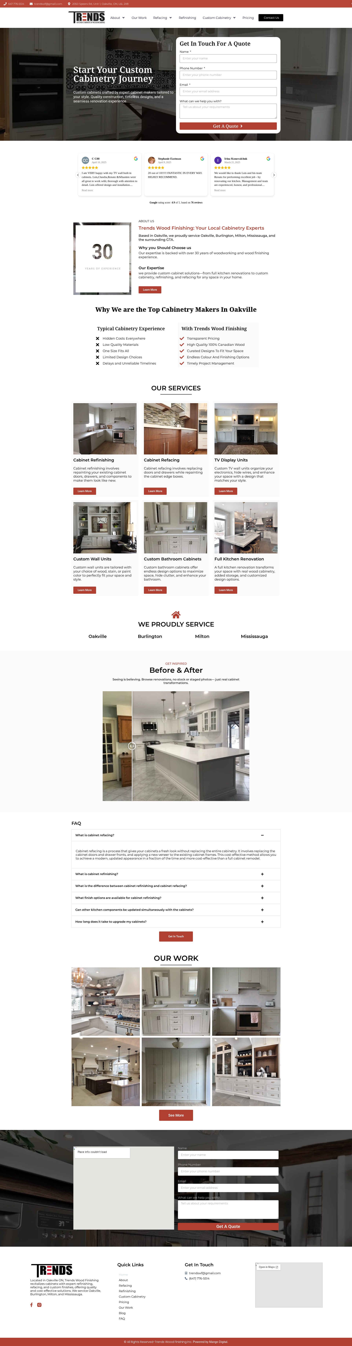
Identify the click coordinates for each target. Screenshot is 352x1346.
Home (123, 1274)
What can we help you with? (200, 101)
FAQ (122, 1318)
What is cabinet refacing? (94, 835)
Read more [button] (87, 190)
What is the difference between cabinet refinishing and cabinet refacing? (131, 886)
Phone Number (191, 68)
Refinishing (187, 18)
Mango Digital (218, 1341)
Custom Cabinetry (217, 18)
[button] (274, 175)
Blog (122, 1313)
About (115, 18)
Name (184, 52)
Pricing (248, 18)
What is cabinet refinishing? (96, 874)
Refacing (160, 18)
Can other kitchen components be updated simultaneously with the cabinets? (134, 910)
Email (184, 84)
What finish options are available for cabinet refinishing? (118, 898)
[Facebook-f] (31, 1305)
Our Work (139, 18)
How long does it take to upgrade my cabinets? (110, 921)
